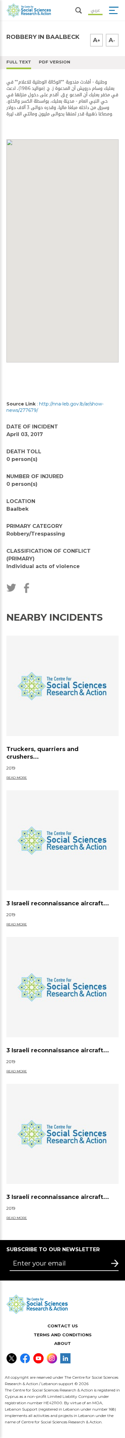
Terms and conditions (63, 1334)
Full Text (18, 61)
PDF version (54, 61)
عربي (95, 9)
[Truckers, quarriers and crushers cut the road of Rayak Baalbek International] (62, 686)
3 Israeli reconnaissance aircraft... (57, 903)
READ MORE (16, 778)
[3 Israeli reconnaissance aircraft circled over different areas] (62, 840)
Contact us (62, 1325)
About (62, 1343)
